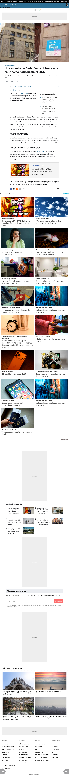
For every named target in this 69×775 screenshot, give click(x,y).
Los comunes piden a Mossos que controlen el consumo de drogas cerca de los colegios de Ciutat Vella (49, 109)
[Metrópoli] (35, 4)
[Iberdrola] (42, 10)
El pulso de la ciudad (8, 749)
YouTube (55, 755)
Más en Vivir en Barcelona (12, 668)
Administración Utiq (42, 760)
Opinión (4, 763)
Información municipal (9, 765)
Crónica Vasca (23, 747)
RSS (36, 749)
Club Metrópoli (24, 763)
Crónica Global (24, 744)
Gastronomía (6, 757)
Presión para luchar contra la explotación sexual (16, 1)
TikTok (54, 752)
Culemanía (22, 749)
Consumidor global (25, 757)
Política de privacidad (42, 755)
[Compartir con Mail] (20, 189)
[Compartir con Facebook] (11, 189)
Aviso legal (39, 752)
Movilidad (5, 744)
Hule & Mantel (23, 760)
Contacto (38, 747)
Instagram (55, 749)
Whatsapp (55, 757)
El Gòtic (15, 86)
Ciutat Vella (24, 93)
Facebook (55, 747)
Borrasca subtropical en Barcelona (52, 1)
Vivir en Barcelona (10, 65)
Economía (5, 760)
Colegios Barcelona (28, 86)
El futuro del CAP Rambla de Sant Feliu (35, 1)
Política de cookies (41, 757)
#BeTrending (6, 768)
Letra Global (23, 752)
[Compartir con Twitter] (14, 189)
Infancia (20, 86)
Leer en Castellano (5, 7)
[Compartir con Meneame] (17, 189)
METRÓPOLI (13, 90)
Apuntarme (58, 601)
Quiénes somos (40, 744)
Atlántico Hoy (23, 755)
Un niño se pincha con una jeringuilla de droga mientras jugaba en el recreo (49, 100)
